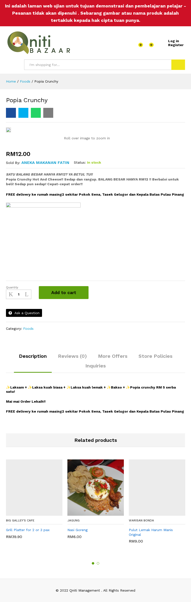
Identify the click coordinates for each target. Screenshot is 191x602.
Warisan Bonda (141, 520)
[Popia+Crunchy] (23, 113)
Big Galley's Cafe (20, 520)
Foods (28, 329)
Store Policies (155, 356)
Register (176, 45)
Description (33, 356)
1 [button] (93, 563)
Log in (173, 41)
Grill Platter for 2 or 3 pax (27, 530)
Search (178, 65)
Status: (80, 162)
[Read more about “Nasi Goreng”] (93, 513)
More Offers (112, 356)
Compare (102, 292)
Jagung (73, 520)
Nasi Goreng (77, 530)
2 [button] (98, 563)
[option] (34, 501)
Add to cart (63, 292)
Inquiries (95, 365)
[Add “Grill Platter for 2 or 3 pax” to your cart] (32, 513)
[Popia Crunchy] (11, 113)
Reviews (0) (72, 356)
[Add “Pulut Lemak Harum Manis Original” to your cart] (155, 513)
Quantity (12, 287)
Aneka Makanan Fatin (45, 162)
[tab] (33, 358)
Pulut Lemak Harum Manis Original (151, 532)
